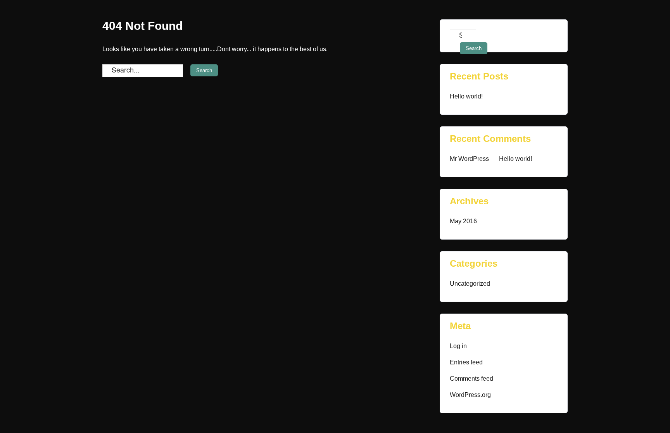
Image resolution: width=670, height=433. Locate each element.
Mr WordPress (469, 158)
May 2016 (463, 221)
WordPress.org (470, 395)
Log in (458, 346)
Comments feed (471, 378)
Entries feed (466, 362)
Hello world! (466, 96)
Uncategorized (470, 283)
